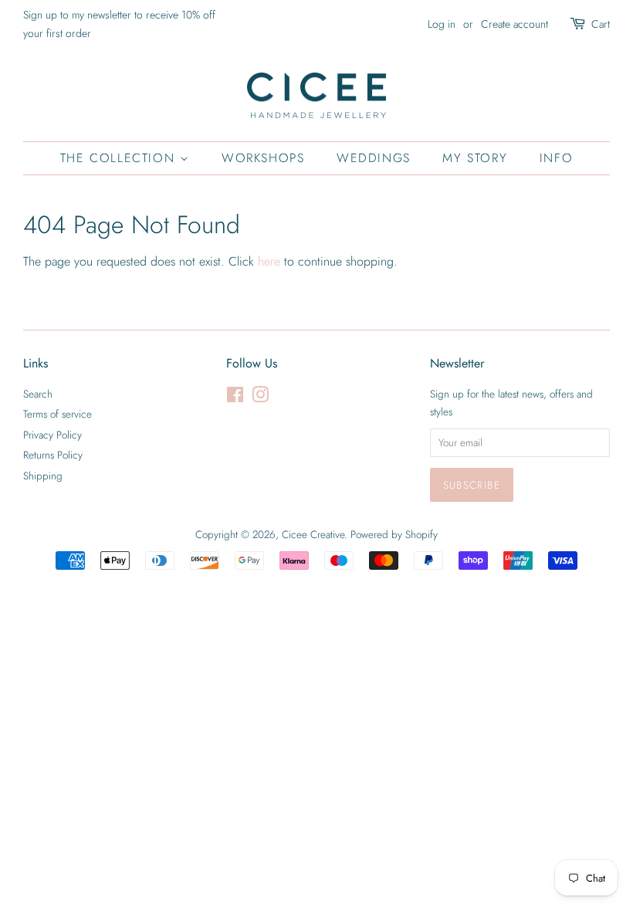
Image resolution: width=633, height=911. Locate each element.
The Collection (120, 158)
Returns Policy (53, 454)
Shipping (43, 475)
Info (556, 158)
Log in (441, 24)
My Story (474, 158)
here (269, 261)
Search (37, 393)
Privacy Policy (52, 434)
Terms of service (57, 414)
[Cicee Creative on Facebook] (235, 397)
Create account (514, 24)
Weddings (374, 158)
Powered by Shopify (394, 534)
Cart (600, 24)
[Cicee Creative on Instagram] (260, 397)
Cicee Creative (313, 534)
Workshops (263, 158)
